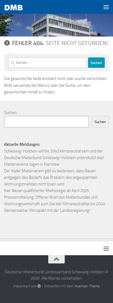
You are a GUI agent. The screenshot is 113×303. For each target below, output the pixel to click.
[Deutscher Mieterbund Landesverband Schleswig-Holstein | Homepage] (17, 7)
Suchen (10, 112)
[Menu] (106, 7)
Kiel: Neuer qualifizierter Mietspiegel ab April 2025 (46, 190)
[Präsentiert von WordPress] (39, 286)
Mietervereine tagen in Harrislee (31, 164)
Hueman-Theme (87, 286)
